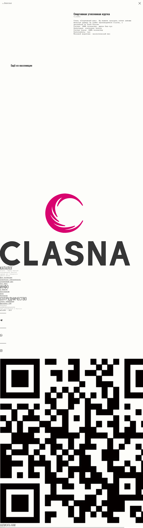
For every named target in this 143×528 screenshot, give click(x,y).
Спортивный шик (6, 281)
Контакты (4, 295)
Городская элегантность (10, 279)
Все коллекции (6, 277)
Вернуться (8, 3)
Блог (2, 293)
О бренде (4, 289)
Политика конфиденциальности (7, 306)
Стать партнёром (7, 301)
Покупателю (4, 291)
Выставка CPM (5, 303)
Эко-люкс (4, 283)
